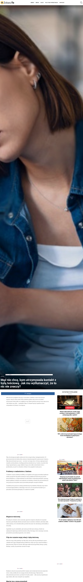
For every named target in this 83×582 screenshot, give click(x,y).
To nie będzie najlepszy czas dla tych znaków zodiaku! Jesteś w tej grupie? (69, 520)
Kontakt (62, 2)
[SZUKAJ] (81, 2)
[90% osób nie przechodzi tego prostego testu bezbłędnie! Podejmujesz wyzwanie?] (69, 425)
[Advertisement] (29, 371)
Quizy (42, 2)
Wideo (37, 2)
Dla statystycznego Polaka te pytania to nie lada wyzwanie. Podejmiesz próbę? (70, 500)
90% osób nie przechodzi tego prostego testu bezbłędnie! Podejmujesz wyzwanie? (70, 435)
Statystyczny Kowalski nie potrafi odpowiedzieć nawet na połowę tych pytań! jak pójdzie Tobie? (70, 478)
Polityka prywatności (51, 2)
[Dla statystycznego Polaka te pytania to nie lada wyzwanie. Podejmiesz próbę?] (69, 490)
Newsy (32, 2)
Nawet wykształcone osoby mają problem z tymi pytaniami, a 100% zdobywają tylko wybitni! (70, 413)
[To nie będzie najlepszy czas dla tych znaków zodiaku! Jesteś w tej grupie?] (69, 511)
